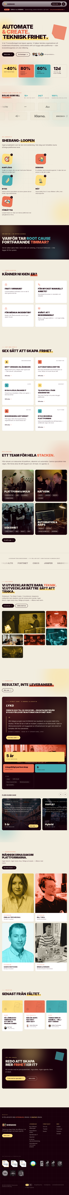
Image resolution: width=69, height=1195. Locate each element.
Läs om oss (7, 605)
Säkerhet (31, 1137)
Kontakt (59, 1133)
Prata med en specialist (14, 1078)
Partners (59, 1131)
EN (30, 1184)
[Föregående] (61, 794)
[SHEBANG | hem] (9, 4)
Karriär (45, 1131)
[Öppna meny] (63, 4)
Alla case (6, 690)
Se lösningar (22, 54)
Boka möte (7, 54)
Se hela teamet (8, 867)
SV (27, 1184)
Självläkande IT (33, 1134)
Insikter (59, 1126)
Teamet (45, 1129)
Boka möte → (7, 1135)
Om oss (45, 1126)
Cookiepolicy (47, 1184)
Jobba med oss (21, 605)
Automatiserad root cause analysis (33, 1145)
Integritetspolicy (38, 1184)
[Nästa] (65, 794)
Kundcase (59, 1129)
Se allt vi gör (8, 540)
